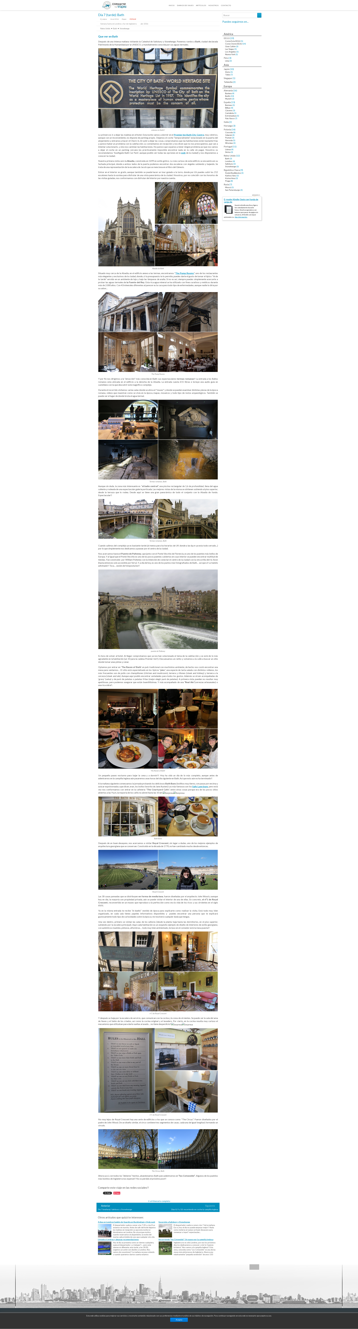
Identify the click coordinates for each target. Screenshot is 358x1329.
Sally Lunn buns (200, 786)
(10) (232, 69)
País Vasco (230, 118)
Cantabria (229, 113)
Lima (227, 61)
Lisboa (228, 149)
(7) (231, 74)
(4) (233, 93)
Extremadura (230, 116)
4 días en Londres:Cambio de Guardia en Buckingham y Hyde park (126, 1222)
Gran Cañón (230, 46)
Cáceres (228, 110)
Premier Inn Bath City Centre (189, 134)
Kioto (227, 72)
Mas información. (241, 217)
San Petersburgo (232, 190)
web (183, 152)
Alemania (228, 90)
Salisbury (229, 164)
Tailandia (228, 82)
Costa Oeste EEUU (233, 44)
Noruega (228, 125)
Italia (226, 122)
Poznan (228, 137)
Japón (226, 69)
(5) (242, 41)
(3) (237, 46)
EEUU (227, 38)
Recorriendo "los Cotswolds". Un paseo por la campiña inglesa (186, 1239)
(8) (232, 181)
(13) (233, 102)
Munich (228, 98)
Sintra (227, 152)
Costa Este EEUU (232, 41)
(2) (234, 82)
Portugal (228, 146)
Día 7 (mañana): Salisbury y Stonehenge (115, 1209)
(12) (238, 155)
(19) (232, 38)
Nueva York (230, 54)
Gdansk (228, 135)
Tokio (227, 74)
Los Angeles (230, 51)
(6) (234, 132)
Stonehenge (124, 28)
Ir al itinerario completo (159, 1201)
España (227, 102)
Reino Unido (105, 28)
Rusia (226, 184)
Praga (227, 181)
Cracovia (229, 132)
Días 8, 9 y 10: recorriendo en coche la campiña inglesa (194, 1209)
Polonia (227, 129)
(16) (235, 90)
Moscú (228, 187)
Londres (228, 161)
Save (118, 1193)
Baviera (228, 93)
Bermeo (228, 105)
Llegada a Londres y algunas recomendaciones (118, 1239)
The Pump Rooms (184, 273)
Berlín (227, 96)
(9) (241, 170)
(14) (244, 44)
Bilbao (227, 108)
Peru (226, 57)
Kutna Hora (230, 178)
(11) (234, 146)
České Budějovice (233, 173)
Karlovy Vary (230, 175)
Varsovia (229, 140)
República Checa (232, 170)
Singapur (228, 78)
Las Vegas (229, 49)
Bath (115, 28)
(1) (234, 78)
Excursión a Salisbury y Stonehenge (174, 1222)
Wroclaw (229, 143)
